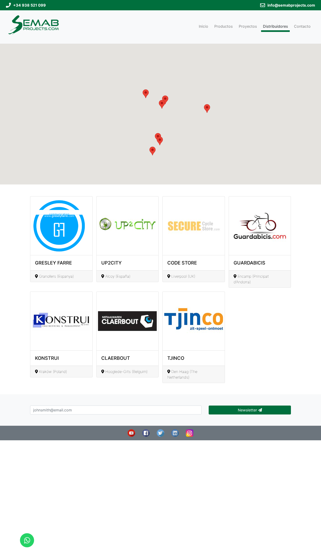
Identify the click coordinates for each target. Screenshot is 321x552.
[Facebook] (146, 432)
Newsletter (248, 410)
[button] (160, 141)
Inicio (203, 26)
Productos (223, 26)
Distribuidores (275, 26)
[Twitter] (160, 432)
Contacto (302, 26)
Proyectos (248, 26)
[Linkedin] (175, 432)
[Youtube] (131, 432)
